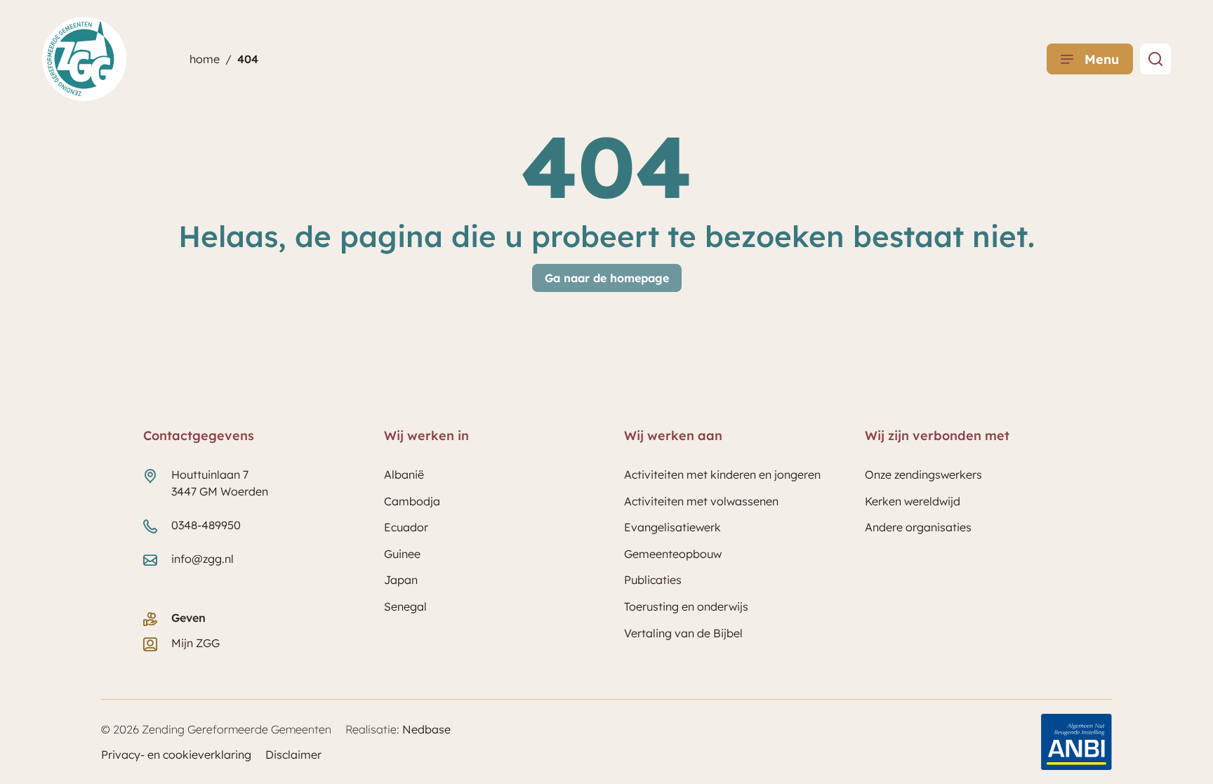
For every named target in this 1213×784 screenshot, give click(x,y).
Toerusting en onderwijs (686, 606)
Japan (401, 580)
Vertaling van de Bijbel (683, 633)
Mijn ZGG (195, 643)
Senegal (405, 606)
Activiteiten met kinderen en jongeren (722, 474)
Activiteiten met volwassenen (701, 501)
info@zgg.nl (202, 559)
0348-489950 (206, 525)
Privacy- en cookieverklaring (176, 755)
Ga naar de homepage (607, 278)
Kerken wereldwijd (912, 501)
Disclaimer (293, 755)
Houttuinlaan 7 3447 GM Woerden (219, 482)
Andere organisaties (918, 527)
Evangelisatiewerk (672, 527)
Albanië (404, 474)
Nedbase (426, 729)
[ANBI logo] (1076, 742)
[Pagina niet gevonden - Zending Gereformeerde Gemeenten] (1155, 59)
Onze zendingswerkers (923, 474)
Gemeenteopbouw (673, 554)
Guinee (402, 554)
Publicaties (653, 580)
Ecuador (406, 527)
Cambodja (412, 501)
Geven (188, 618)
